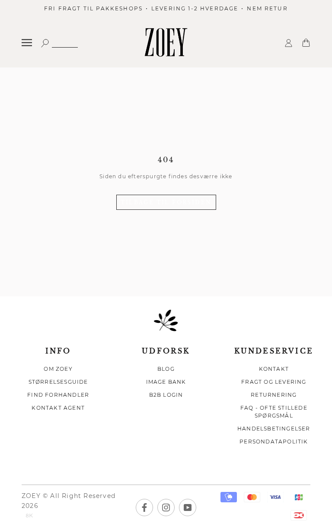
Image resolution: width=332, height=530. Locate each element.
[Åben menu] (27, 42)
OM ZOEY (58, 369)
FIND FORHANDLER (58, 395)
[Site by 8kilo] (29, 516)
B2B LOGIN (166, 395)
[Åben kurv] (306, 42)
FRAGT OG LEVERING (273, 382)
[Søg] (59, 42)
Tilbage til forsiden (166, 202)
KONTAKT (274, 369)
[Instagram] (166, 507)
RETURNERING (274, 395)
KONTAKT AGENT (58, 408)
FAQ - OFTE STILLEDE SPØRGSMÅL (273, 412)
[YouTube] (187, 507)
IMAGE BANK (166, 382)
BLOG (166, 369)
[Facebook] (144, 507)
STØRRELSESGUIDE (58, 382)
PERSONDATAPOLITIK (273, 441)
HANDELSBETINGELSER (273, 428)
